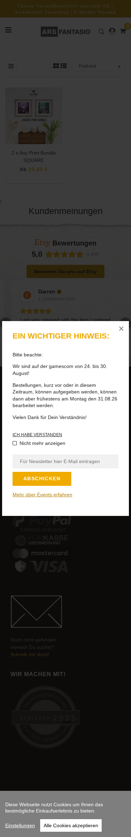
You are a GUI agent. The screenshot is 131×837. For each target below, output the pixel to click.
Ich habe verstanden (37, 434)
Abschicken (41, 478)
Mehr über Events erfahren (42, 494)
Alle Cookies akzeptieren (71, 825)
